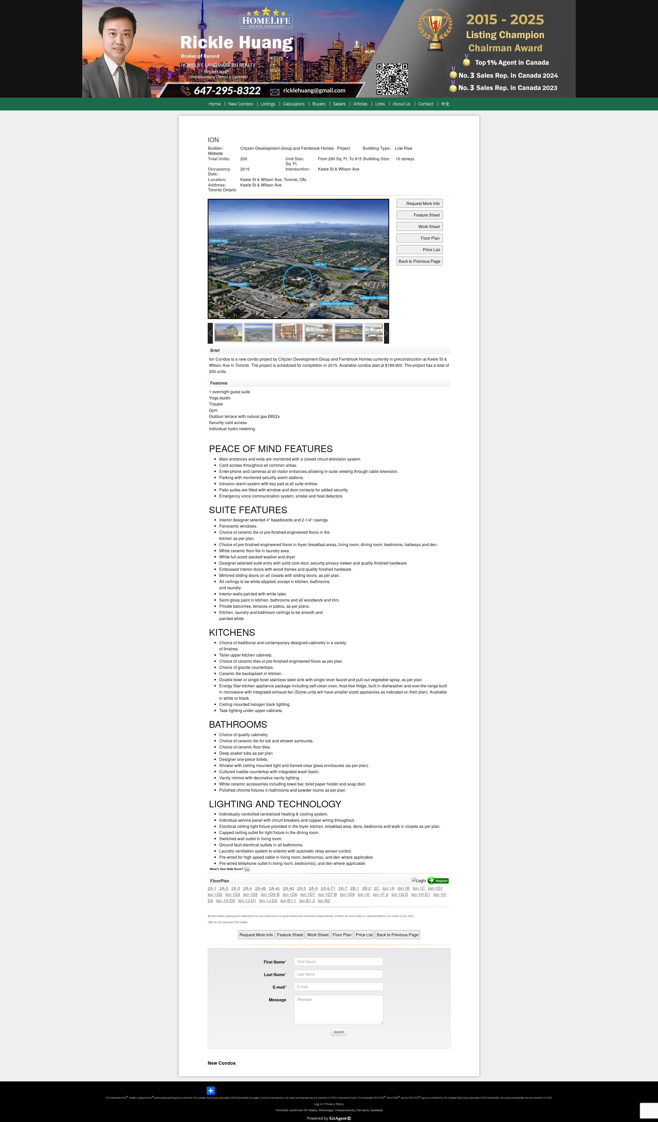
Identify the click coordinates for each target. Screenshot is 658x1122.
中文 (445, 103)
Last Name (274, 974)
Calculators (294, 103)
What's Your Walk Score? (227, 869)
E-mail (279, 987)
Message (277, 1000)
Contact (426, 103)
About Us (401, 103)
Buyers (318, 103)
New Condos (240, 103)
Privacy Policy (334, 1104)
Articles (360, 103)
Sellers (339, 103)
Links (380, 103)
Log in (318, 1104)
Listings (268, 103)
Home (215, 103)
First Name (274, 962)
